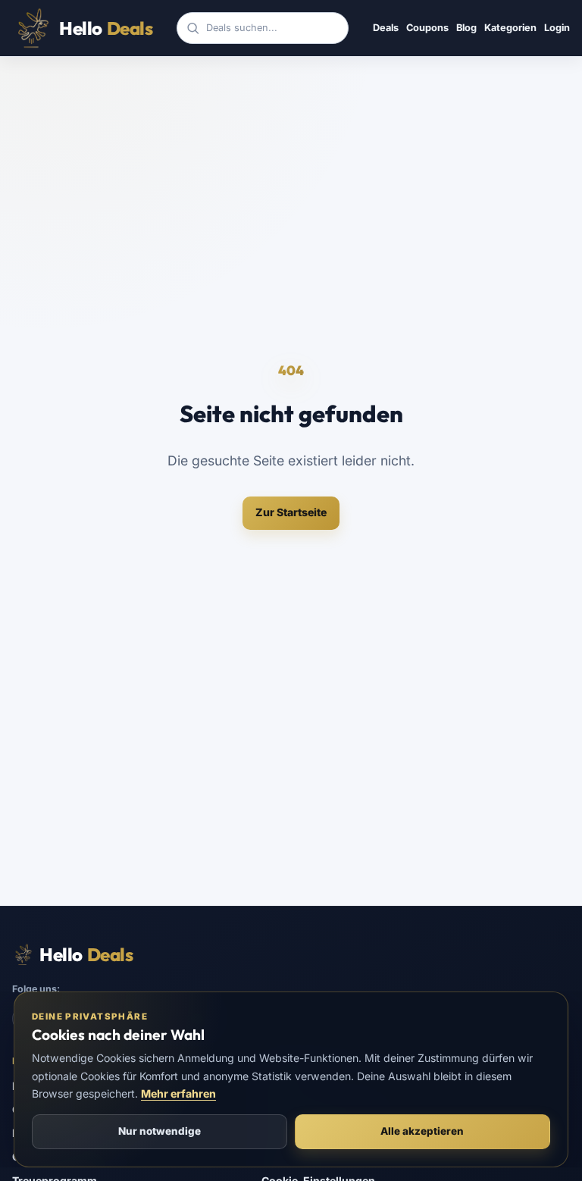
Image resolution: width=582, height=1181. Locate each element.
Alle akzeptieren (422, 1131)
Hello (105, 28)
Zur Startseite (291, 512)
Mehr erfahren (178, 1093)
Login (557, 27)
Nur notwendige (159, 1131)
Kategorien (510, 27)
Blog (466, 27)
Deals (386, 27)
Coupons (427, 27)
